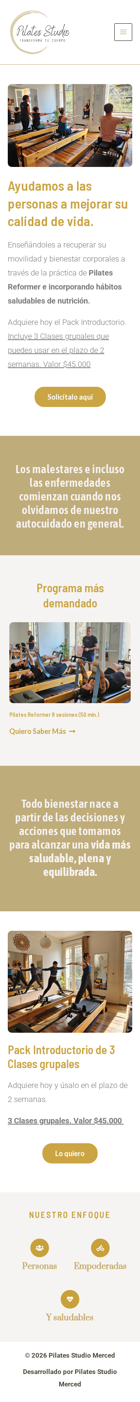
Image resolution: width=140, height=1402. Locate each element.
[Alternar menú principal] (123, 32)
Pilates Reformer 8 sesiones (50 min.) (54, 714)
